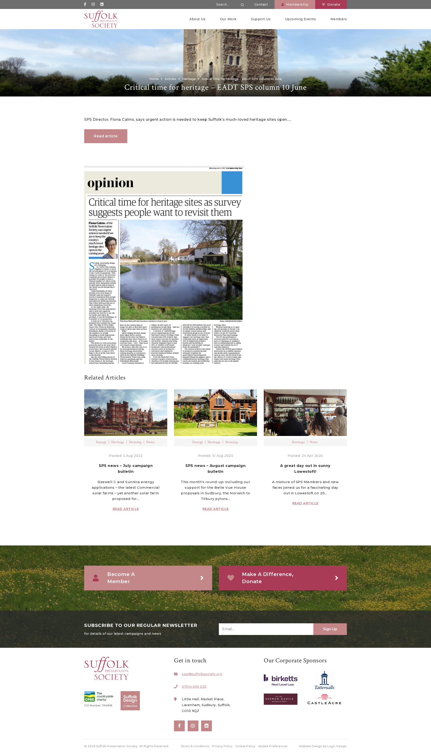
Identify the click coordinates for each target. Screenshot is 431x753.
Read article (106, 136)
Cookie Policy (245, 746)
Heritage (117, 442)
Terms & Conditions (194, 746)
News (150, 442)
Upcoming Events (300, 19)
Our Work (228, 19)
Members (338, 19)
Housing (135, 442)
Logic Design (337, 746)
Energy (101, 442)
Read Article (126, 509)
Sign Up (330, 629)
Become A (121, 577)
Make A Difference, (267, 577)
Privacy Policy (222, 746)
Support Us (260, 19)
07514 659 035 (194, 687)
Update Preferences (273, 746)
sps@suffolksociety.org (202, 674)
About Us (197, 19)
